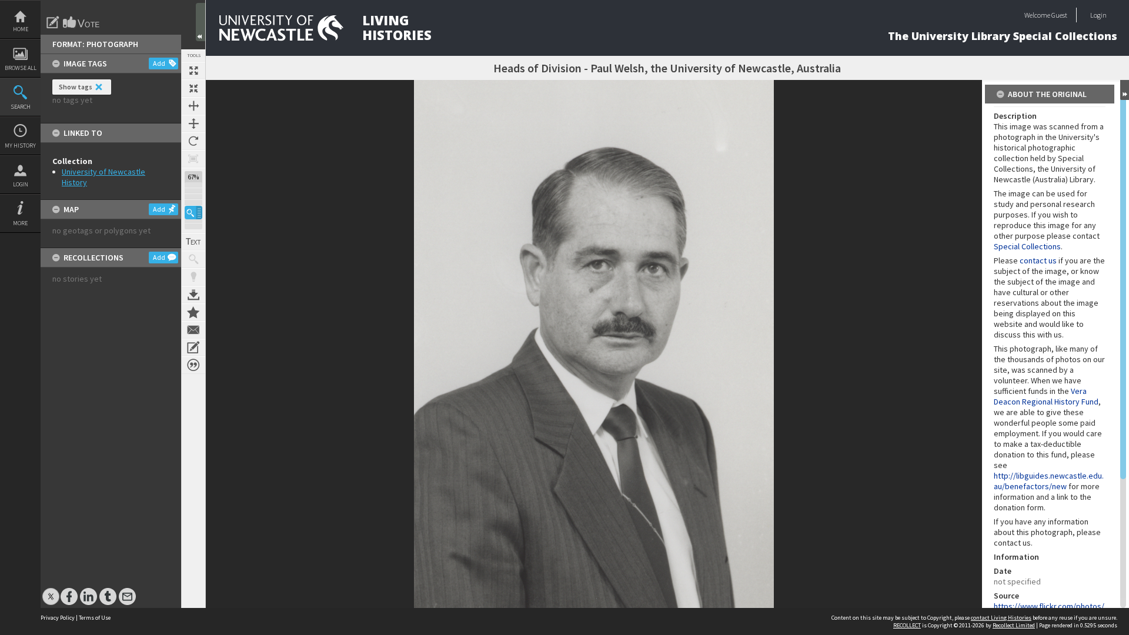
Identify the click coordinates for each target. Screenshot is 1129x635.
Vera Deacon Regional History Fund (1046, 396)
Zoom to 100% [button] (193, 159)
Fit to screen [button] (193, 88)
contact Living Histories (1001, 617)
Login (20, 184)
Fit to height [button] (193, 123)
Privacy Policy (58, 617)
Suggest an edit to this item (52, 22)
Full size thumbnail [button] (193, 70)
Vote (81, 22)
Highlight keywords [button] (193, 277)
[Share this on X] (50, 590)
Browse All (20, 68)
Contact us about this (193, 330)
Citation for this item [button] (193, 365)
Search (21, 107)
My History (20, 145)
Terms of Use (95, 617)
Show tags (75, 86)
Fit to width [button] (193, 106)
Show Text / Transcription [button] (193, 241)
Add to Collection (193, 312)
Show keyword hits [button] (193, 259)
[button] (193, 212)
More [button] (20, 223)
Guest (1059, 15)
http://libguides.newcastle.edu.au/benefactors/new (1049, 481)
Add (159, 63)
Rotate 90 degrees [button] (193, 141)
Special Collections (1027, 246)
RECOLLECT (907, 625)
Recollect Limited (1014, 625)
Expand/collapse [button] (1124, 90)
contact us (1038, 260)
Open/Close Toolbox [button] (200, 22)
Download (193, 294)
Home (20, 29)
